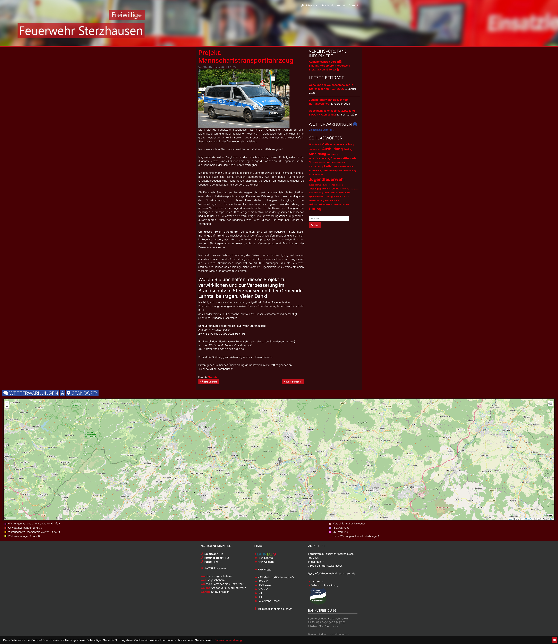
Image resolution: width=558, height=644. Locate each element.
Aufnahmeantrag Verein (324, 61)
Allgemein (212, 377)
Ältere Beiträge (209, 381)
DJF (260, 593)
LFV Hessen (264, 585)
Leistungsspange (318, 188)
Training (328, 196)
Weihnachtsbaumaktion (321, 204)
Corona (313, 162)
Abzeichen (314, 144)
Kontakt (341, 5)
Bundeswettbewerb (343, 158)
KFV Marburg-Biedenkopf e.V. (275, 577)
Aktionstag (334, 144)
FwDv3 (328, 166)
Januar (311, 175)
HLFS (260, 597)
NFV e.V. (262, 581)
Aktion (324, 144)
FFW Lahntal (265, 557)
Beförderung (332, 154)
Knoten (339, 185)
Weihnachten (332, 200)
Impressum (317, 581)
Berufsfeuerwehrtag (319, 158)
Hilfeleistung (315, 170)
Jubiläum (319, 174)
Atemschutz (315, 149)
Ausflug (348, 149)
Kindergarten (329, 185)
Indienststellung (330, 170)
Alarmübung (347, 144)
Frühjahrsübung (316, 166)
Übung (315, 209)
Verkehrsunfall (341, 196)
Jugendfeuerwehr (327, 179)
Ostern (343, 189)
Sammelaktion (330, 192)
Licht (329, 189)
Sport (347, 192)
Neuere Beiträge (292, 381)
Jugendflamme (316, 185)
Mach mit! (328, 5)
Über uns (312, 5)
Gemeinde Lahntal (320, 129)
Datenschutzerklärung (228, 640)
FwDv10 (338, 166)
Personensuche (353, 189)
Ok (554, 639)
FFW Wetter (264, 569)
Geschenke (347, 166)
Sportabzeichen (316, 196)
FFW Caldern (265, 561)
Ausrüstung (317, 154)
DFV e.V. (262, 589)
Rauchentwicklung (316, 193)
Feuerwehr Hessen (269, 600)
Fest (329, 162)
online (335, 188)
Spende (341, 192)
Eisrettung (323, 163)
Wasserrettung (316, 200)
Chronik (353, 5)
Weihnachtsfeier (341, 204)
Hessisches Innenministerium (274, 608)
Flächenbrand (338, 162)
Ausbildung (332, 149)
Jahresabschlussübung (347, 171)
